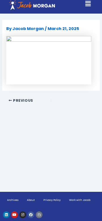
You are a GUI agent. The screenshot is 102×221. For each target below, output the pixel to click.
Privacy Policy (52, 200)
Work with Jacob (79, 200)
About (31, 200)
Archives (12, 200)
